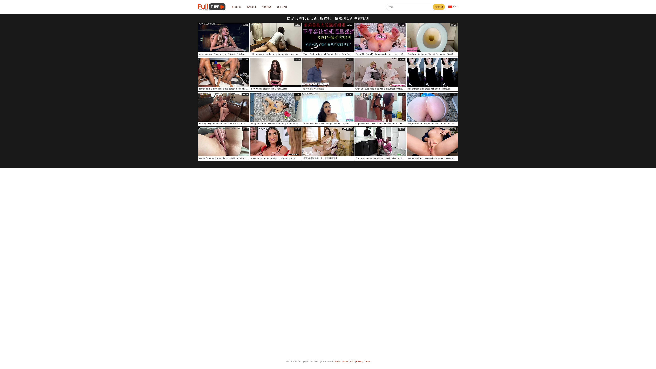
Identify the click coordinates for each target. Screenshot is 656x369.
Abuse (345, 361)
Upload (282, 7)
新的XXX (251, 7)
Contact (337, 361)
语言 (454, 7)
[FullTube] (212, 6)
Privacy (359, 361)
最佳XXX (236, 7)
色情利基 (266, 7)
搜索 (437, 7)
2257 (352, 361)
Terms (367, 361)
